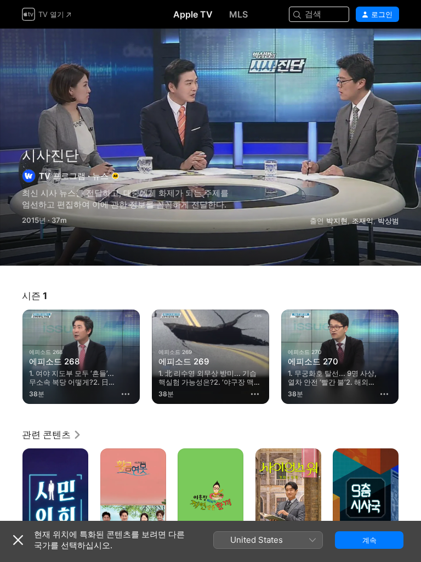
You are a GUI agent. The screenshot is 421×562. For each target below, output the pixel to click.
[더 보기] (125, 394)
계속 (369, 540)
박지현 (337, 220)
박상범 (388, 220)
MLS (238, 14)
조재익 (362, 220)
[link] (52, 435)
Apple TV (193, 14)
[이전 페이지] (11, 356)
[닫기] (18, 540)
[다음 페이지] (410, 356)
